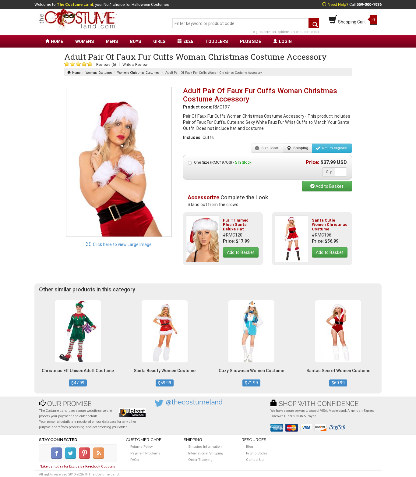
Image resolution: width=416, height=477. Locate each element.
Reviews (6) (106, 64)
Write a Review (134, 64)
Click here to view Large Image (122, 244)
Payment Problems (145, 453)
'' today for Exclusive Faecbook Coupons (77, 466)
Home (76, 73)
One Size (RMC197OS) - (222, 162)
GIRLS (159, 41)
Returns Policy (141, 446)
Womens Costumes (99, 73)
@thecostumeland (194, 402)
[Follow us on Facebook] (57, 458)
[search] (313, 23)
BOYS (135, 41)
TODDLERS (216, 41)
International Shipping (205, 453)
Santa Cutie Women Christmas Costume (329, 224)
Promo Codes (257, 453)
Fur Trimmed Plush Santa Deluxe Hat (236, 224)
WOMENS (84, 41)
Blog (249, 446)
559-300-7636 (369, 4)
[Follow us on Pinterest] (85, 458)
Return (334, 148)
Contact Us (255, 459)
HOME (57, 41)
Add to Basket (329, 186)
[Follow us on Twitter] (71, 458)
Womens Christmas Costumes (138, 73)
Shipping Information (205, 446)
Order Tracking (200, 459)
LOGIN (285, 41)
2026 (188, 41)
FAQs (134, 459)
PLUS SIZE (250, 41)
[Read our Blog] (99, 458)
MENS (112, 41)
